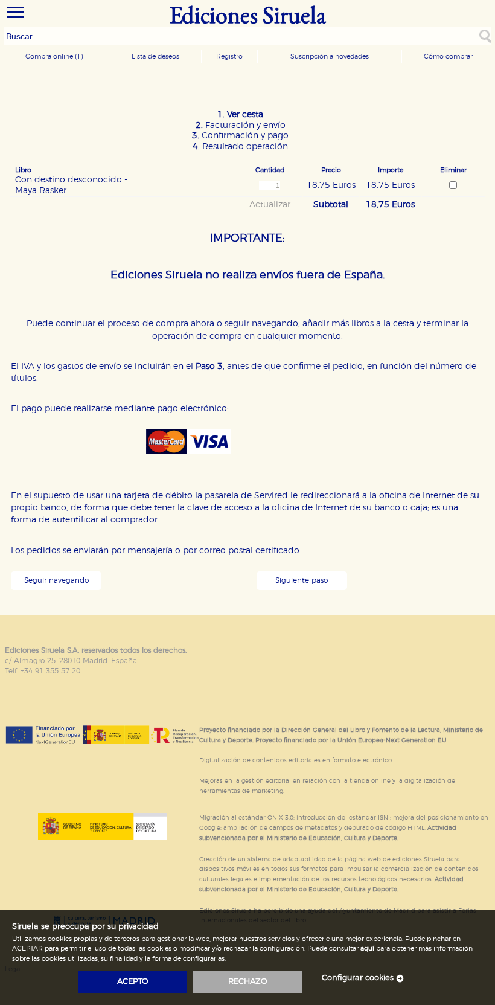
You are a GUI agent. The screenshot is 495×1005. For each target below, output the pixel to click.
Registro (229, 56)
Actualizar (269, 205)
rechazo (247, 982)
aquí (367, 948)
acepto (132, 982)
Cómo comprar (448, 56)
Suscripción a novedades (329, 56)
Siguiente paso (301, 580)
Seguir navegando (56, 580)
